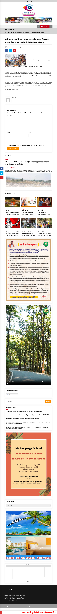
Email (30, 132)
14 (34, 572)
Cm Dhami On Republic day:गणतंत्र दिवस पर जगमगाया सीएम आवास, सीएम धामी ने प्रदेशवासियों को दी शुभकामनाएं (12, 212)
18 (15, 574)
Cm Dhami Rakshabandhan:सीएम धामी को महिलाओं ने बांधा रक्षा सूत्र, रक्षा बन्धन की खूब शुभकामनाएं (24, 411)
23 (47, 574)
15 (41, 572)
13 (28, 572)
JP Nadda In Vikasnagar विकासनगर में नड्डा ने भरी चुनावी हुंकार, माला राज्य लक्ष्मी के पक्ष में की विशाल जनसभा (28, 212)
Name (9, 132)
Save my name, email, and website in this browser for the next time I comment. (29, 145)
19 (22, 574)
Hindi (9, 394)
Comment (10, 115)
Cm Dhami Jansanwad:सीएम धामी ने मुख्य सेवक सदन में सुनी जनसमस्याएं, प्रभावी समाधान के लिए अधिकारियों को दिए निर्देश (27, 415)
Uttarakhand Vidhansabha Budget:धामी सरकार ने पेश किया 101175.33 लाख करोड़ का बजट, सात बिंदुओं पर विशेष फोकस (44, 212)
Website (9, 139)
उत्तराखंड (6, 36)
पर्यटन (10, 36)
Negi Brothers (31, 606)
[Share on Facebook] (1, 168)
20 (28, 574)
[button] (38, 26)
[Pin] (1, 177)
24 (9, 576)
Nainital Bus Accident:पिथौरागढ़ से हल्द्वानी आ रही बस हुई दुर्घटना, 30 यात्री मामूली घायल (44, 233)
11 (15, 572)
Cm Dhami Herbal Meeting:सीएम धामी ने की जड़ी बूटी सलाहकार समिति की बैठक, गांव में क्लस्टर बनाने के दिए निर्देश (28, 233)
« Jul (28, 581)
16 (47, 572)
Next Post (8, 156)
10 (9, 572)
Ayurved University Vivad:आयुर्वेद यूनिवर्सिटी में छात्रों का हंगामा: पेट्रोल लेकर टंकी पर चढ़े (22, 418)
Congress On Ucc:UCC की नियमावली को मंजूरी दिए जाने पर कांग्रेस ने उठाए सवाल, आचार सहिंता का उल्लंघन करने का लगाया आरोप (12, 233)
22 (41, 574)
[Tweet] (1, 173)
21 (34, 574)
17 (9, 574)
